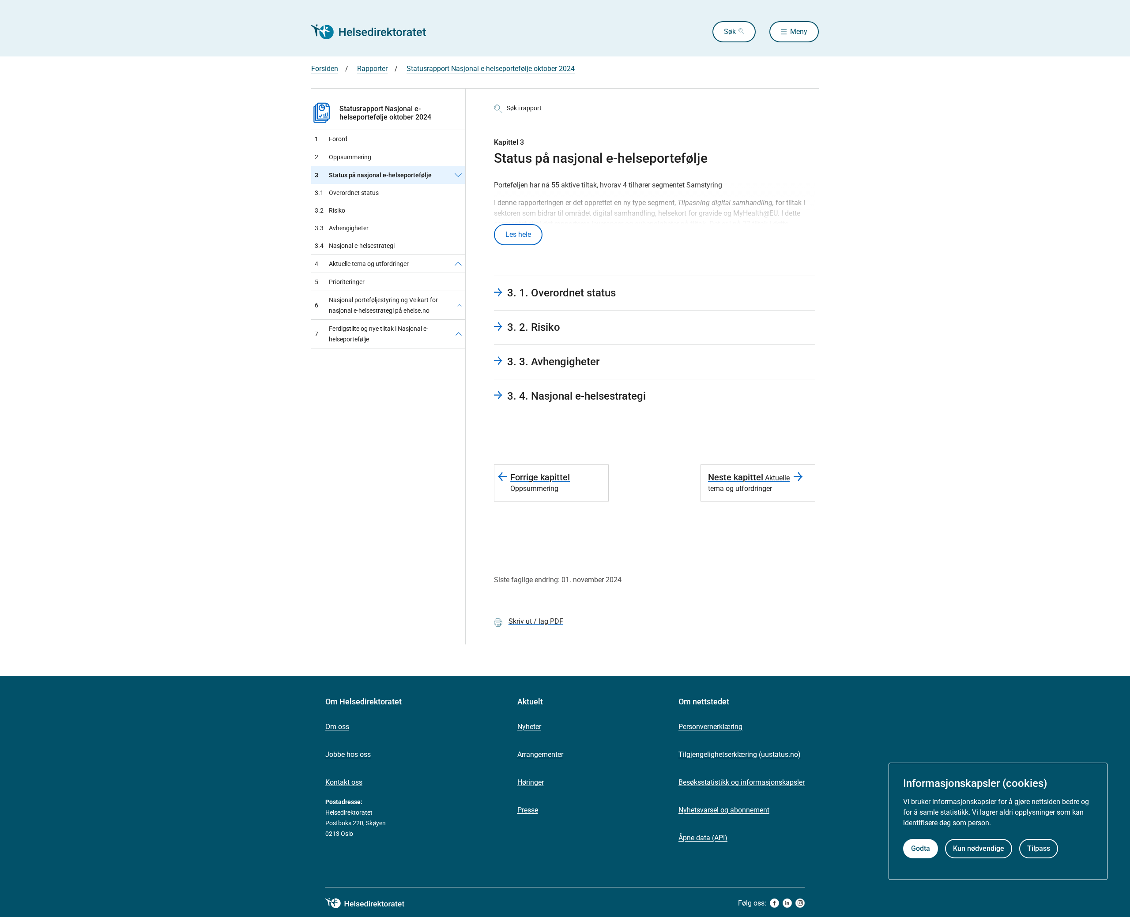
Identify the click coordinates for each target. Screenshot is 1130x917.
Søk (730, 31)
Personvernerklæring (710, 726)
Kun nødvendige (978, 849)
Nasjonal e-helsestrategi (355, 245)
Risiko (330, 210)
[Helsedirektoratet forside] (374, 31)
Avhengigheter (342, 228)
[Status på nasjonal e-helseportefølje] (458, 175)
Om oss (337, 726)
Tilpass (1038, 849)
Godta (920, 849)
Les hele (518, 234)
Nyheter (529, 726)
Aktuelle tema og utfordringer (362, 263)
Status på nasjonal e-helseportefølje (373, 175)
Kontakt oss (343, 782)
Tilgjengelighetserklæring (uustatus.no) (739, 754)
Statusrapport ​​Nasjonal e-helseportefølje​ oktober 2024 (491, 68)
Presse (527, 810)
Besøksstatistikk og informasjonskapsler (741, 782)
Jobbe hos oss (348, 754)
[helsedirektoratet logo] (371, 903)
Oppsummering (343, 157)
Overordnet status (347, 192)
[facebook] (774, 903)
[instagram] (800, 903)
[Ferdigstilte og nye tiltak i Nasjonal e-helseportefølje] (458, 333)
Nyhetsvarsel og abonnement (723, 810)
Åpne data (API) (702, 838)
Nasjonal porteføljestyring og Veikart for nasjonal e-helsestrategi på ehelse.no (376, 305)
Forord (331, 138)
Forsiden (324, 68)
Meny (798, 31)
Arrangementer (540, 754)
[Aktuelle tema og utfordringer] (458, 263)
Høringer (530, 782)
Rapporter (372, 68)
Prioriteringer (340, 281)
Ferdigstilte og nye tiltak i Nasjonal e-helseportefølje (371, 334)
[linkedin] (787, 903)
